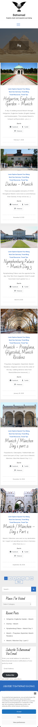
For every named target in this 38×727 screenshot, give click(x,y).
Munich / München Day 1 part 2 (19, 443)
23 (32, 578)
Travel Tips (24, 94)
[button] (35, 693)
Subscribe (10, 675)
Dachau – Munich (19, 184)
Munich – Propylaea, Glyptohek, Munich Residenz (19, 352)
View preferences (19, 722)
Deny (19, 717)
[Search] (33, 589)
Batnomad (19, 15)
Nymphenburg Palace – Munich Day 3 (19, 264)
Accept (19, 712)
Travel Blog (25, 92)
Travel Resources (14, 94)
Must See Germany (15, 92)
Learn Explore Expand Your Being (19, 89)
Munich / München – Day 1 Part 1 (19, 529)
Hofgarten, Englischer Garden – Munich (19, 101)
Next (19, 582)
